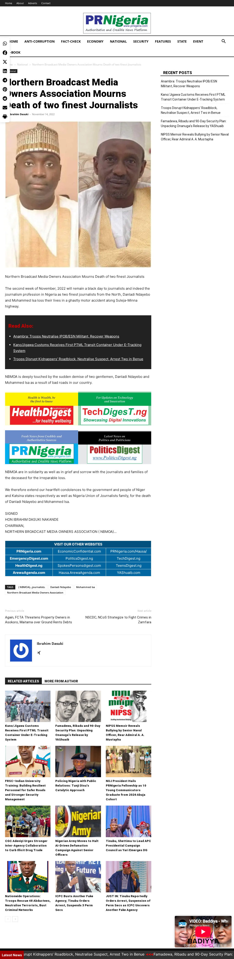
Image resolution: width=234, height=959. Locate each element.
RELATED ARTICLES (23, 681)
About (20, 3)
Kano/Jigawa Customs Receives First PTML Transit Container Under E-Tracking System (193, 97)
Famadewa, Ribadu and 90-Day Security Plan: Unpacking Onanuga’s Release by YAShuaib (193, 123)
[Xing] (40, 653)
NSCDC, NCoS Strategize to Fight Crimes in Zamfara (118, 619)
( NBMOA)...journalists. (31, 587)
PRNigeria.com (28, 551)
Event (198, 41)
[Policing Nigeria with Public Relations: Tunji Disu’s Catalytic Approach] (78, 761)
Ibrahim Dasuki (18, 114)
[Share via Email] (5, 71)
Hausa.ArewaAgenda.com (79, 572)
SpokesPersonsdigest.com (79, 565)
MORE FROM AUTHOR (61, 681)
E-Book (14, 52)
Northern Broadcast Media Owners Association (35, 592)
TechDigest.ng (128, 558)
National (118, 41)
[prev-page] (8, 919)
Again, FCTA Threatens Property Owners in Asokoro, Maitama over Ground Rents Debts (38, 619)
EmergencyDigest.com (29, 558)
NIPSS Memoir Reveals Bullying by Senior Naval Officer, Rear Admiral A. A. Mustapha (195, 137)
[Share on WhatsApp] (5, 7)
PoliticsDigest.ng (79, 558)
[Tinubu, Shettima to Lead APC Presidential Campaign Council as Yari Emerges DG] (128, 821)
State (182, 41)
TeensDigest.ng (128, 565)
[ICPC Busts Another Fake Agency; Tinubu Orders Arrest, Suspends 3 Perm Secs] (78, 876)
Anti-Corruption (39, 41)
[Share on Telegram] (5, 43)
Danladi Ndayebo (60, 587)
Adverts (32, 3)
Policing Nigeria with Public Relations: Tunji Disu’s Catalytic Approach (75, 785)
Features (163, 41)
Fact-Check (71, 41)
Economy (95, 41)
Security (141, 41)
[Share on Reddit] (5, 61)
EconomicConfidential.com (79, 551)
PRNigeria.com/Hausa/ (128, 551)
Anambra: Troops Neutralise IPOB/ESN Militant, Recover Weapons (66, 336)
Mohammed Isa (85, 587)
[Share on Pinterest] (5, 52)
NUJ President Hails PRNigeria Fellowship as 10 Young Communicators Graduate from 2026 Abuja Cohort (126, 790)
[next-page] (15, 919)
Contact (46, 3)
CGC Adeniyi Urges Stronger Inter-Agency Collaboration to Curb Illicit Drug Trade (26, 845)
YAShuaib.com (128, 572)
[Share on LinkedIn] (5, 34)
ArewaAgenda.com (29, 572)
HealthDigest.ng (29, 565)
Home (13, 41)
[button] (223, 42)
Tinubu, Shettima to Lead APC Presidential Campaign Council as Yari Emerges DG (128, 845)
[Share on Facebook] (5, 16)
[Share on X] (5, 25)
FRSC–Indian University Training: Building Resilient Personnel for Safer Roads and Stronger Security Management (25, 790)
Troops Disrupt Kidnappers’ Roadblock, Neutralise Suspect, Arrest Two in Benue (78, 359)
